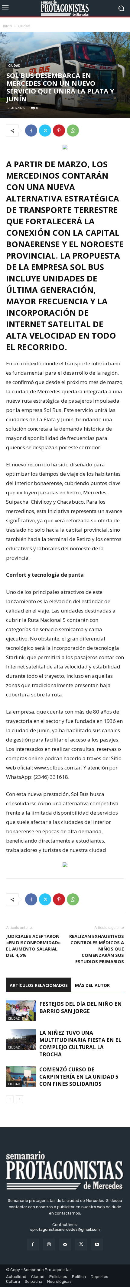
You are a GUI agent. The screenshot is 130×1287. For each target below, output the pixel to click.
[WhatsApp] (73, 130)
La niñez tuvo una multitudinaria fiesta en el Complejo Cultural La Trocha (80, 1043)
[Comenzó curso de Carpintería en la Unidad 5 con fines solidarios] (21, 1076)
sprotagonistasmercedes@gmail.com (65, 1229)
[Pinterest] (59, 130)
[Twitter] (45, 130)
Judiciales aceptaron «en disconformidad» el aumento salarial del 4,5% (33, 945)
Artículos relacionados (39, 985)
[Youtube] (97, 1244)
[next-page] (19, 1099)
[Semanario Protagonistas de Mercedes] (65, 8)
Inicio (7, 26)
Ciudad (24, 26)
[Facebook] (31, 130)
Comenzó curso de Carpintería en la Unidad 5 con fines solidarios (79, 1076)
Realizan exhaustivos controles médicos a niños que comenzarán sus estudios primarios (96, 948)
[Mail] (65, 1244)
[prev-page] (10, 1099)
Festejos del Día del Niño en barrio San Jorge (80, 1007)
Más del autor (92, 985)
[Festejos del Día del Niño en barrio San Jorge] (21, 1010)
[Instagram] (49, 1244)
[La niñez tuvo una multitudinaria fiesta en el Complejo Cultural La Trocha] (21, 1039)
